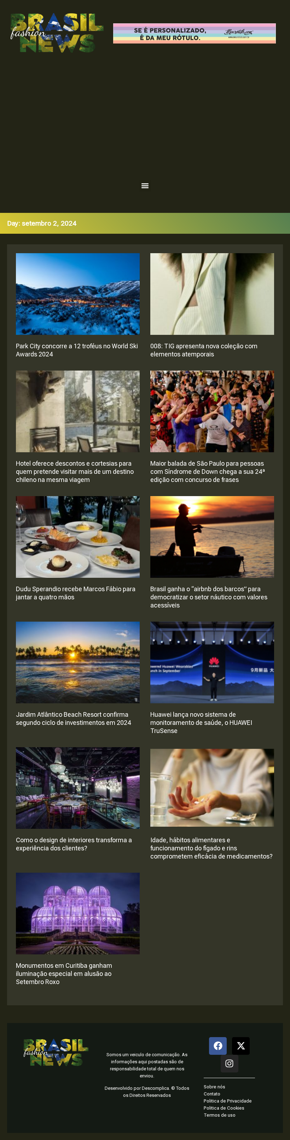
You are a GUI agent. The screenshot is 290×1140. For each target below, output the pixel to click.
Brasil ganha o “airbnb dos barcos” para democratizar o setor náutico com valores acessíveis (208, 597)
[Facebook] (218, 1046)
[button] (145, 186)
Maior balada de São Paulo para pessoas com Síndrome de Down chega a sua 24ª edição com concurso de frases (207, 471)
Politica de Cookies (224, 1108)
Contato (212, 1094)
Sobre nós (214, 1086)
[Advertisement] (145, 119)
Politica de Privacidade (228, 1101)
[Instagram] (229, 1063)
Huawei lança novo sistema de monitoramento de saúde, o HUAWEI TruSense (201, 722)
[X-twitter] (241, 1046)
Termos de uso (220, 1115)
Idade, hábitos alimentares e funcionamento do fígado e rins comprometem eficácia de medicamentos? (211, 848)
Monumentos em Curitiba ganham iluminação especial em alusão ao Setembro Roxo (64, 973)
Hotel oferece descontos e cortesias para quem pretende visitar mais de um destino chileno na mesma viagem (75, 471)
